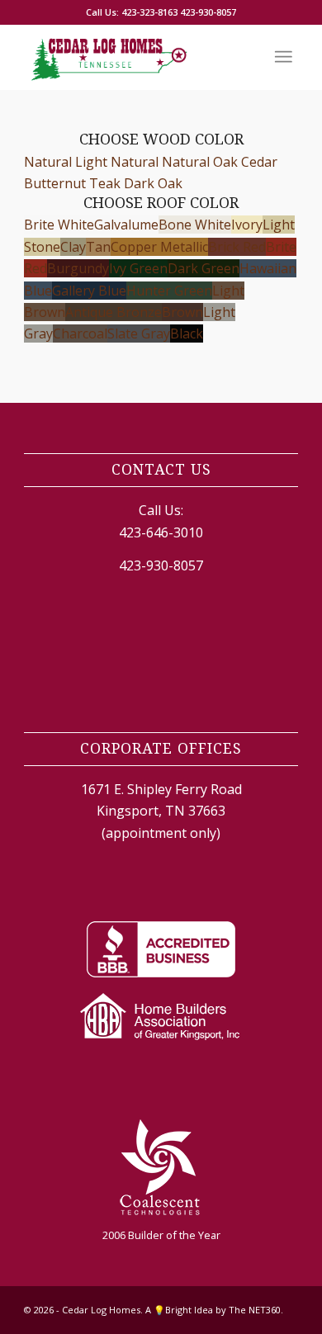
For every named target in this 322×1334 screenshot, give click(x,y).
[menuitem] (283, 57)
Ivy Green (138, 268)
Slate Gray (138, 333)
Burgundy (78, 268)
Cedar (259, 162)
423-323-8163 (149, 12)
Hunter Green (169, 290)
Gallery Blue (89, 290)
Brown (182, 312)
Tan (98, 247)
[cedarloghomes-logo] (133, 57)
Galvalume (126, 224)
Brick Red (237, 247)
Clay (73, 247)
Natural (135, 162)
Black (186, 333)
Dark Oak (153, 183)
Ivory (247, 224)
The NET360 (255, 1309)
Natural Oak (200, 162)
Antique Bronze (113, 312)
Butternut (55, 183)
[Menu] (283, 57)
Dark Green (203, 268)
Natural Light (65, 162)
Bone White (195, 224)
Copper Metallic (159, 247)
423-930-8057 (208, 12)
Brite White (59, 224)
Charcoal (80, 333)
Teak (105, 183)
